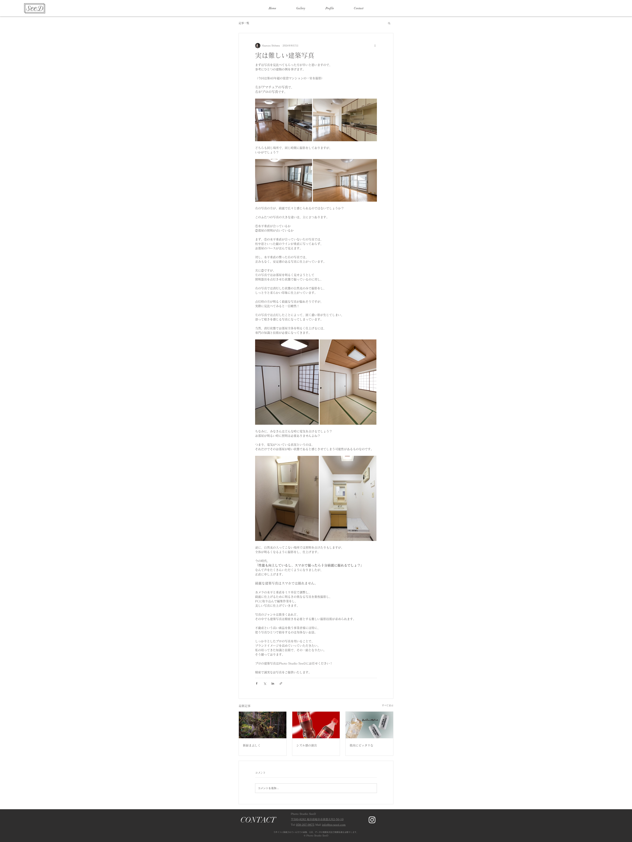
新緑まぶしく (252, 745)
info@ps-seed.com (334, 824)
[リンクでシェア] (280, 683)
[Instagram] (372, 819)
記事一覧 (244, 23)
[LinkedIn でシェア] (272, 683)
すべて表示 (387, 705)
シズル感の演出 (306, 745)
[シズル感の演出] (316, 725)
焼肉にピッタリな (361, 745)
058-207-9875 (305, 824)
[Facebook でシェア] (256, 683)
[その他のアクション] (375, 46)
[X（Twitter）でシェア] (264, 683)
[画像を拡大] (283, 120)
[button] (389, 23)
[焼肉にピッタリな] (369, 725)
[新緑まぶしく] (262, 725)
